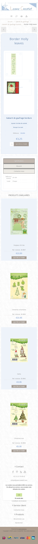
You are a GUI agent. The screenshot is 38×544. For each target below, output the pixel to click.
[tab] (19, 161)
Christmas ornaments (19, 310)
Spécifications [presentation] (19, 161)
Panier (21, 16)
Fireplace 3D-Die (19, 245)
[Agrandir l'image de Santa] (19, 350)
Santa (19, 374)
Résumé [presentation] (19, 166)
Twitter (17, 471)
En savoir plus (19, 498)
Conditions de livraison (19, 501)
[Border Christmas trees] (3, 29)
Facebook (13, 471)
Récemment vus (19, 519)
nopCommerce (22, 529)
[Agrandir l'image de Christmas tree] (19, 414)
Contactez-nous (19, 510)
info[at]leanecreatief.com (19, 480)
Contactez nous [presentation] (19, 171)
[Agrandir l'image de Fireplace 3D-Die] (19, 221)
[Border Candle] (34, 29)
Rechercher (19, 523)
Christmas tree (19, 438)
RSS (21, 471)
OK (19, 495)
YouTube (25, 471)
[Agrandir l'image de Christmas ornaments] (19, 286)
